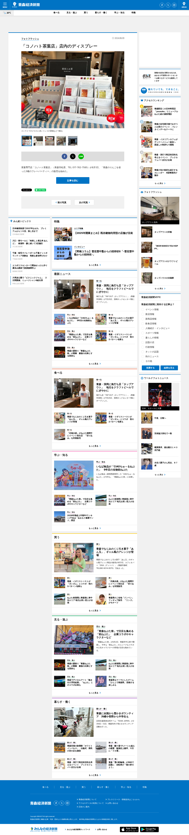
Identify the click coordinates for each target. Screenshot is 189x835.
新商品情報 (150, 319)
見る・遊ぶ (72, 12)
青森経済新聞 (26, 5)
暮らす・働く (101, 12)
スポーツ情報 (152, 333)
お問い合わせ (112, 803)
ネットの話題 (152, 351)
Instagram (174, 5)
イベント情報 (152, 309)
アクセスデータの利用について (91, 803)
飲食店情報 (150, 323)
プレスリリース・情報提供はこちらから (123, 799)
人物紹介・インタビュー (157, 328)
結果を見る (169, 368)
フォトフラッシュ (30, 38)
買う (86, 12)
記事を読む (72, 180)
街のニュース (152, 356)
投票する (150, 368)
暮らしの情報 (152, 337)
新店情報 (149, 314)
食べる (56, 12)
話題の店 (149, 342)
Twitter (168, 5)
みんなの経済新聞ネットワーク (43, 829)
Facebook (162, 5)
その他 (148, 361)
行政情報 (149, 347)
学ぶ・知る (119, 12)
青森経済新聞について (88, 799)
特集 (134, 12)
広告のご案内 (84, 807)
